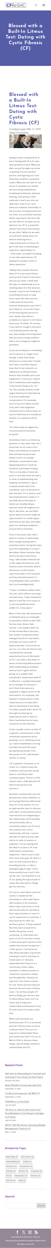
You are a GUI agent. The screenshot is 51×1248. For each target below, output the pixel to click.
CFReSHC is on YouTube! (17, 1101)
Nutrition (23, 1171)
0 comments (22, 132)
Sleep (22, 1180)
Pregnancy (36, 1171)
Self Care (35, 1176)
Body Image (12, 1157)
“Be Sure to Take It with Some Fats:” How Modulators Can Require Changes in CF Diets (24, 1113)
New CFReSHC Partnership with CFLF (23, 1085)
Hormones (11, 1166)
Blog (12, 132)
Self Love (10, 1180)
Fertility (27, 1161)
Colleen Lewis (19, 129)
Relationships (21, 1176)
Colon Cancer (27, 1157)
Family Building (13, 1161)
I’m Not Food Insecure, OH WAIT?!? (22, 1093)
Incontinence (26, 1166)
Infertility (11, 1171)
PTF (9, 1176)
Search (41, 1206)
